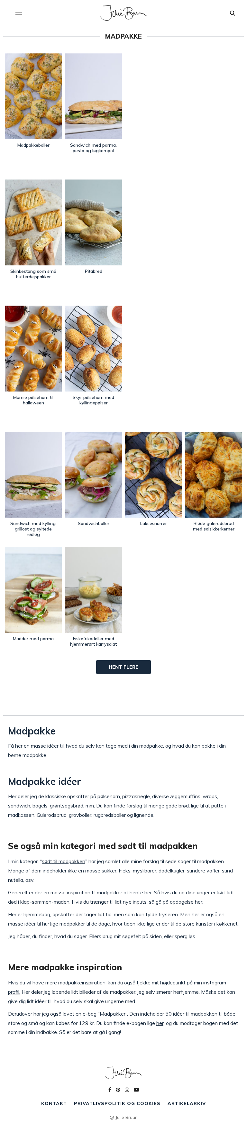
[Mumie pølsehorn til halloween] (33, 349)
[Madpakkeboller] (33, 96)
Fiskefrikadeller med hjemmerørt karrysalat (93, 641)
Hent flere (123, 667)
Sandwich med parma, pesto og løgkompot (93, 147)
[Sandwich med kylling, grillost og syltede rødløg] (33, 475)
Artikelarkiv (187, 1103)
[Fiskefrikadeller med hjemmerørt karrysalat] (93, 590)
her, (160, 1023)
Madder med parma (33, 638)
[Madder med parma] (33, 590)
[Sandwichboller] (93, 475)
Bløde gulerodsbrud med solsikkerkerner (213, 526)
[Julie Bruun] (123, 13)
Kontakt (54, 1103)
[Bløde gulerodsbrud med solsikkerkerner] (213, 475)
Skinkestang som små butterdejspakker (33, 274)
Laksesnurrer (153, 523)
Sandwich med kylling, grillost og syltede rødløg (33, 529)
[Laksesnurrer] (153, 475)
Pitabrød (93, 271)
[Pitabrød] (93, 222)
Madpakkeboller (33, 145)
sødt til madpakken (63, 861)
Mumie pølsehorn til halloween (33, 400)
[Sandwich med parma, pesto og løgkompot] (93, 96)
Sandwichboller (93, 523)
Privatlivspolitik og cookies (117, 1103)
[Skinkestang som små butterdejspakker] (33, 222)
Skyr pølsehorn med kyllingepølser (93, 400)
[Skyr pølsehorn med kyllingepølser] (93, 349)
